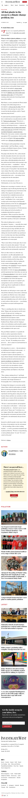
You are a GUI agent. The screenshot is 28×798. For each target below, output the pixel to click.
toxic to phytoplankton (20, 270)
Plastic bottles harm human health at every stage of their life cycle (13, 552)
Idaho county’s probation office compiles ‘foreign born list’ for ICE (13, 648)
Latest (4, 604)
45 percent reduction (8, 274)
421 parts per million (19, 138)
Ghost (19, 793)
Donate (24, 1)
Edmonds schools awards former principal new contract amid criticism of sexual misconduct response (14, 626)
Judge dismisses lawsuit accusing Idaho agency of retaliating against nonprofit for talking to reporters (13, 670)
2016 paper (22, 203)
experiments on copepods (11, 276)
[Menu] (2, 2)
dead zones (4, 267)
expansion (13, 265)
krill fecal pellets (16, 216)
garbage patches (13, 40)
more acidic (14, 263)
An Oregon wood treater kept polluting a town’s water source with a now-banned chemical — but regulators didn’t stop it (13, 529)
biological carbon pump (10, 121)
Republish (19, 22)
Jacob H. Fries (10, 491)
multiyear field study (6, 315)
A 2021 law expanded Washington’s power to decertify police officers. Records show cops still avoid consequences (13, 694)
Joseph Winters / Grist (8, 27)
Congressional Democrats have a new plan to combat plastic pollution (14, 598)
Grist (7, 33)
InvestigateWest (7, 793)
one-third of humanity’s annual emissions (11, 132)
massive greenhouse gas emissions (10, 361)
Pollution (4, 9)
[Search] (2, 5)
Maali (23, 793)
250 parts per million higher (16, 140)
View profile (12, 454)
